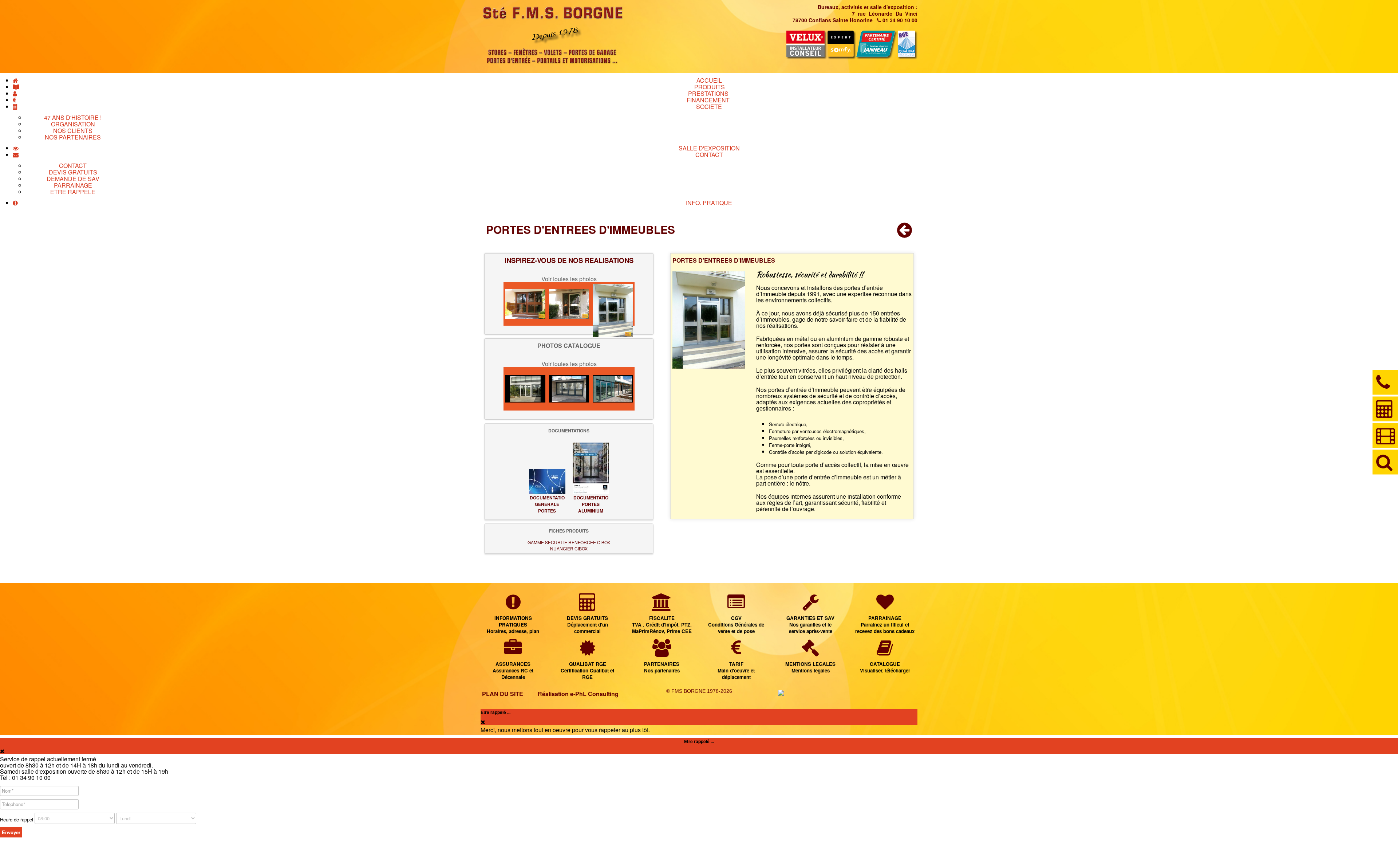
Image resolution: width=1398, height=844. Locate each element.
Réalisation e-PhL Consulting (578, 694)
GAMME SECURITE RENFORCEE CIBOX (569, 542)
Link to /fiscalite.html (662, 616)
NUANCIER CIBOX (569, 548)
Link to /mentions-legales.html (810, 662)
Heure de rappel (16, 819)
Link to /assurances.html (513, 662)
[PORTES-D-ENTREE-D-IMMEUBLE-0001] (525, 389)
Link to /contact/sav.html (810, 616)
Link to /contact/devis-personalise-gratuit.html (587, 616)
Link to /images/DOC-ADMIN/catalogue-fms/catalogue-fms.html (884, 662)
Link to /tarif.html (736, 662)
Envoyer (11, 832)
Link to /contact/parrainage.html (884, 616)
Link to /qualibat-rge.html (587, 662)
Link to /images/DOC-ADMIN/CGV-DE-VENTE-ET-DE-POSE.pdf (736, 616)
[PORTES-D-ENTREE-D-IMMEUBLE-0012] (613, 304)
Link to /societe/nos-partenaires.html (662, 662)
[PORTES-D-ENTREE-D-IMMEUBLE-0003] (525, 304)
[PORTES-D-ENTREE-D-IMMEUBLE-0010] (569, 304)
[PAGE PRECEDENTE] (904, 234)
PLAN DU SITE (502, 694)
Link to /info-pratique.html (513, 616)
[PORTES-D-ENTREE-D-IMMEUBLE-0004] (613, 389)
